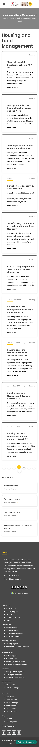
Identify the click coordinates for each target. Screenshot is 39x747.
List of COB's (11, 708)
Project (9, 719)
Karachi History (12, 627)
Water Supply (11, 655)
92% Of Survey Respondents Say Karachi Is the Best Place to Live (21, 269)
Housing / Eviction (9, 641)
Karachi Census (12, 630)
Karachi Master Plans (14, 633)
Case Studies (11, 700)
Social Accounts (8, 726)
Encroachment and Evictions (17, 646)
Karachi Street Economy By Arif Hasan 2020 (20, 187)
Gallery (8, 620)
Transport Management (15, 672)
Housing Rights (12, 643)
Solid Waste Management (16, 664)
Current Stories (10, 489)
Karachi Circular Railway (15, 677)
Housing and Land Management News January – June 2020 (17, 353)
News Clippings (12, 702)
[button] (26, 742)
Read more (11, 88)
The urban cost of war (13, 512)
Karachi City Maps (13, 636)
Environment (7, 682)
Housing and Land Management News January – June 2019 (17, 436)
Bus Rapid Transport (14, 674)
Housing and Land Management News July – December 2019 (20, 396)
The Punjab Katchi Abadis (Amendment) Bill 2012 (20, 147)
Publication (6, 694)
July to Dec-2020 (14, 300)
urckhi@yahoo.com (13, 579)
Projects (5, 716)
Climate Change (12, 688)
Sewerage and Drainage (15, 661)
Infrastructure (7, 653)
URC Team (10, 614)
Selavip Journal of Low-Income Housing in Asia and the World (19, 108)
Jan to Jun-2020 (13, 343)
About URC (6, 606)
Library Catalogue (13, 617)
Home (5, 18)
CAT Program (11, 722)
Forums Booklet (12, 705)
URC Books (10, 697)
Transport (6, 669)
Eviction (32, 179)
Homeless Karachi (11, 486)
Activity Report (12, 611)
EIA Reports (10, 685)
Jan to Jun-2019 (13, 426)
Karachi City (6, 625)
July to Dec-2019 (13, 386)
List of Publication (13, 711)
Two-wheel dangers (12, 499)
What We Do (11, 608)
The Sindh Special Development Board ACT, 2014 (19, 65)
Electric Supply (11, 658)
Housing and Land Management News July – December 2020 (20, 309)
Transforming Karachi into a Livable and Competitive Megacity (20, 226)
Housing (32, 55)
